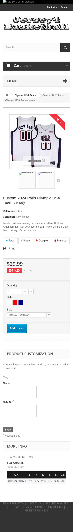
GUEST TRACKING (36, 510)
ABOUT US (34, 503)
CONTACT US (55, 507)
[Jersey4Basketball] (36, 23)
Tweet (11, 240)
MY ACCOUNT (34, 507)
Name (7, 383)
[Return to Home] (7, 95)
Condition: (9, 216)
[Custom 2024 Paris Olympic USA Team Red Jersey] (46, 179)
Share (26, 240)
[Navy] (20, 302)
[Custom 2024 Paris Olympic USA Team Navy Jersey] (26, 179)
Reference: (9, 211)
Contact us (52, 7)
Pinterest (61, 240)
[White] (9, 302)
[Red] (15, 302)
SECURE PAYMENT (57, 503)
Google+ (43, 240)
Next (58, 180)
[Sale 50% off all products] (36, 2)
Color (10, 297)
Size (10, 309)
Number (8, 401)
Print (12, 248)
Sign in (64, 7)
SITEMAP (15, 507)
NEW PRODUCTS (13, 503)
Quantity (12, 285)
